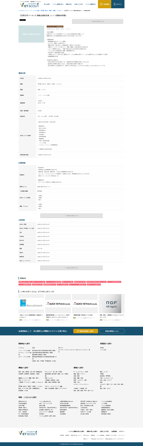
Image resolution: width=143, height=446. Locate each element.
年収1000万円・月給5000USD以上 (69, 407)
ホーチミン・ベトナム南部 (25, 353)
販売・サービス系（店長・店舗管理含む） (30, 388)
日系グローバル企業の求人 (93, 284)
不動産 (102, 374)
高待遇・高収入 (23, 407)
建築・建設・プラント (79, 374)
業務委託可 (104, 412)
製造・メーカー (104, 372)
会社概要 (62, 435)
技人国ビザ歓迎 (85, 414)
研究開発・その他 (23, 390)
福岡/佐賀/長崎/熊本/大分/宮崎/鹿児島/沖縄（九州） (44, 358)
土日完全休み (84, 407)
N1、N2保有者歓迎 (23, 414)
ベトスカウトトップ (23, 10)
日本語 (102, 347)
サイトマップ (121, 435)
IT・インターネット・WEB (81, 372)
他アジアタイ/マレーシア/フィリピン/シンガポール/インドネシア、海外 (74, 350)
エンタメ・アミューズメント (81, 384)
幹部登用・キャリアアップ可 (88, 403)
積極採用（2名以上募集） (108, 410)
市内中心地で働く (64, 403)
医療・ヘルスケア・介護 (80, 380)
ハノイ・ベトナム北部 (34, 10)
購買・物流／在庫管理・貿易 (52, 382)
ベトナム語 (103, 350)
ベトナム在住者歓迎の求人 (114, 282)
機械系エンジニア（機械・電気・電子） (29, 378)
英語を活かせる (23, 401)
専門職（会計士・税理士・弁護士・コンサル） (51, 10)
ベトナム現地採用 (106, 405)
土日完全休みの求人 (37, 284)
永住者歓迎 (63, 414)
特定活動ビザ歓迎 (106, 414)
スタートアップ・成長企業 (46, 412)
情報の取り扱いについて (76, 435)
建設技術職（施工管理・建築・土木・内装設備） (56, 375)
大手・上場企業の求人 (62, 284)
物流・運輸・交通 (78, 378)
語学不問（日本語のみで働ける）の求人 (96, 282)
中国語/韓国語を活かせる (66, 401)
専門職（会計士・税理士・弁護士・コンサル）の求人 (32, 282)
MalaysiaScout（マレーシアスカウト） (115, 439)
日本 (33, 348)
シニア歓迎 (104, 403)
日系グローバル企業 (86, 412)
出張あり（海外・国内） (87, 410)
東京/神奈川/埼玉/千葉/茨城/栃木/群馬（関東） (44, 350)
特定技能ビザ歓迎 (23, 416)
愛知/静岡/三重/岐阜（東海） (39, 354)
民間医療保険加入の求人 (50, 284)
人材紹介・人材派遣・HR (80, 388)
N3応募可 (41, 414)
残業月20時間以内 (23, 410)
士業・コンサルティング (106, 378)
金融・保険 (76, 376)
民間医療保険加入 (106, 407)
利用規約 (67, 435)
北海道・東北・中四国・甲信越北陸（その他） (44, 361)
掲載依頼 (93, 435)
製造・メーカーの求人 (67, 282)
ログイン (121, 431)
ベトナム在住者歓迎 (106, 401)
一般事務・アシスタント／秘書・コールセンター (31, 383)
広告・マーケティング (24, 380)
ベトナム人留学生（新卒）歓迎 (47, 416)
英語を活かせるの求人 (79, 282)
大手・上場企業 (23, 412)
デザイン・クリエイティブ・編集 (53, 386)
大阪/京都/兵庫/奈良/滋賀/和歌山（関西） (43, 352)
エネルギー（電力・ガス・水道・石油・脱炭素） (111, 385)
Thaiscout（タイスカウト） (98, 439)
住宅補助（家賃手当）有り (46, 410)
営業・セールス (49, 378)
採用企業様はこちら (112, 331)
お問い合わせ (86, 435)
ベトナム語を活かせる (45, 401)
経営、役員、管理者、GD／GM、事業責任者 (30, 372)
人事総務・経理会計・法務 (52, 380)
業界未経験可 (63, 410)
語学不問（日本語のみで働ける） (89, 401)
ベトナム (21, 348)
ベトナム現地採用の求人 (25, 284)
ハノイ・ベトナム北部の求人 (53, 282)
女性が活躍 (21, 405)
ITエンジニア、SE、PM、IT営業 (53, 372)
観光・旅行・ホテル (105, 388)
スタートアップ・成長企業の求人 (78, 284)
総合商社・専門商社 (105, 376)
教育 (101, 382)
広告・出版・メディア (106, 380)
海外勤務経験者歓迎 (65, 405)
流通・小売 (76, 382)
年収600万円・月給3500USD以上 (48, 407)
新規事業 (62, 412)
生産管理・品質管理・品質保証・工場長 (29, 374)
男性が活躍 (42, 405)
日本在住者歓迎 (23, 403)
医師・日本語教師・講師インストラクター (56, 388)
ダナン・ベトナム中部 (24, 356)
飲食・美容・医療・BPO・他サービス (84, 390)
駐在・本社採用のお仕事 (87, 405)
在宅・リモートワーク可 (45, 403)
